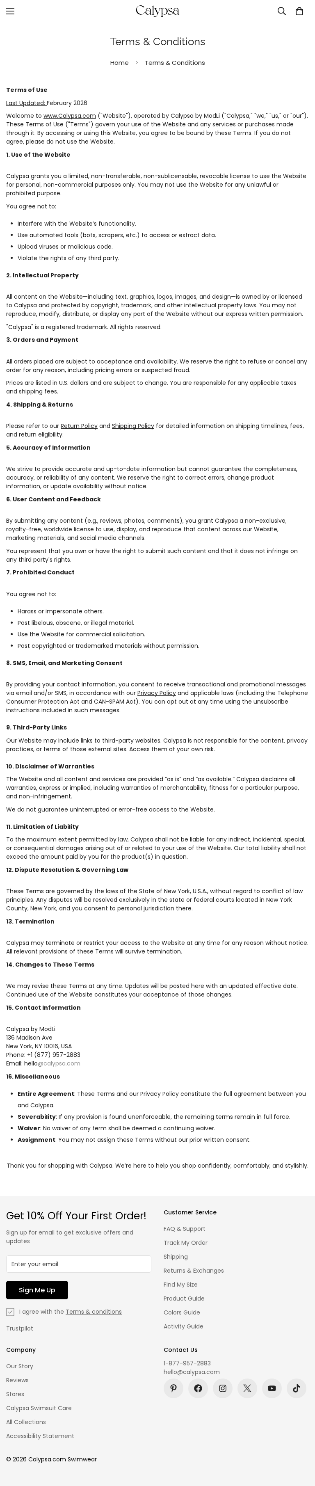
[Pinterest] (173, 1388)
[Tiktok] (296, 1388)
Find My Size (181, 1284)
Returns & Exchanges (194, 1271)
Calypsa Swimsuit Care (39, 1408)
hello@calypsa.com (192, 1372)
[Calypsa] (157, 11)
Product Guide (184, 1298)
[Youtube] (272, 1388)
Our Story (19, 1366)
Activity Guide (183, 1326)
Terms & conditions (94, 1312)
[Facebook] (198, 1388)
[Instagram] (223, 1388)
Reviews (17, 1380)
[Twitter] (247, 1388)
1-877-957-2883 (187, 1363)
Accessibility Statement (40, 1436)
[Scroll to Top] (299, 1441)
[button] (299, 11)
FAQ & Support (184, 1229)
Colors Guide (182, 1312)
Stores (15, 1394)
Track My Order (186, 1243)
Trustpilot (19, 1328)
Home (119, 62)
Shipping (176, 1257)
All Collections (26, 1422)
